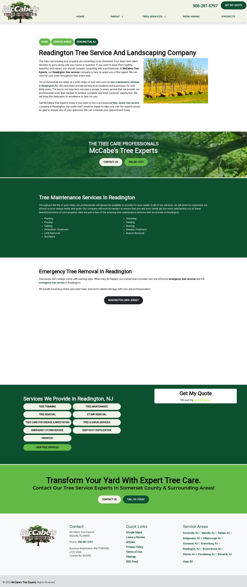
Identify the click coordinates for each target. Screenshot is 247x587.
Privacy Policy (134, 547)
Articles (130, 542)
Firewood (47, 438)
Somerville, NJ (191, 533)
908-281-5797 (205, 6)
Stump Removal (96, 414)
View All (188, 561)
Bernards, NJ (225, 554)
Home (44, 41)
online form (202, 400)
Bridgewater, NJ (191, 538)
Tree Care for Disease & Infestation (47, 422)
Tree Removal (47, 414)
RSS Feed (132, 561)
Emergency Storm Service (47, 430)
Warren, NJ (189, 554)
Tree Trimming (47, 406)
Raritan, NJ (224, 533)
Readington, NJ (86, 41)
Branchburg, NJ (209, 543)
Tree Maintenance (97, 406)
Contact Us (111, 162)
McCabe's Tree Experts (23, 582)
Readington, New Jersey (123, 300)
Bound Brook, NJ (212, 549)
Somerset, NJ (190, 543)
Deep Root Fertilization (96, 430)
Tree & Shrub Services (96, 422)
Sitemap (131, 556)
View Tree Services (47, 447)
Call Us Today (136, 499)
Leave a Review (135, 537)
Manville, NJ (208, 533)
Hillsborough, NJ (212, 538)
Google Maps (134, 532)
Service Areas (62, 41)
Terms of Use (134, 551)
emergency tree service (52, 282)
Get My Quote (233, 5)
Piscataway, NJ (206, 554)
